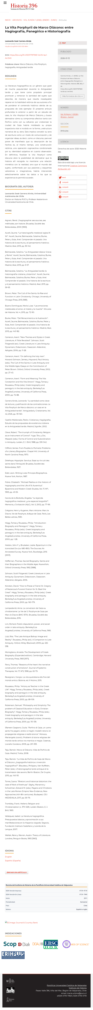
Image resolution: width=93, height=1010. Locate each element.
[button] (72, 177)
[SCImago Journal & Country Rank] (21, 922)
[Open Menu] (5, 2)
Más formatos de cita (71, 96)
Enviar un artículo (17, 872)
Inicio (8, 20)
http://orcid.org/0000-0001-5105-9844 (16, 46)
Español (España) (13, 860)
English (8, 857)
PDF (64, 43)
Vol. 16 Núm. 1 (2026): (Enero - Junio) (40, 20)
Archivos (17, 20)
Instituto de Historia (78, 988)
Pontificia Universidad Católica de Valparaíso (67, 985)
